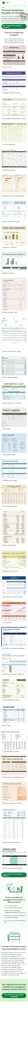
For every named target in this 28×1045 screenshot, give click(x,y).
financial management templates (13, 907)
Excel (7, 2)
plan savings (4, 958)
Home (3, 7)
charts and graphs (13, 962)
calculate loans (5, 956)
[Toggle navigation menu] (25, 2)
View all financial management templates (12, 26)
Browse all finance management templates (13, 875)
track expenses (14, 956)
